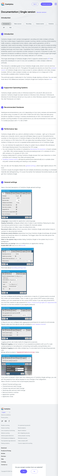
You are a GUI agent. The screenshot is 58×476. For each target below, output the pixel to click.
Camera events (40, 23)
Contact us (4, 464)
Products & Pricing (6, 450)
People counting (5, 425)
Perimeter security (22, 438)
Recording (28, 23)
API (4, 27)
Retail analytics (22, 428)
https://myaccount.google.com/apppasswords (42, 302)
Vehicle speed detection (7, 435)
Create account (46, 4)
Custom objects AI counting (25, 443)
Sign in (35, 4)
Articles (3, 453)
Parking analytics (5, 443)
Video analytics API (23, 440)
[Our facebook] (9, 421)
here (50, 79)
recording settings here (19, 268)
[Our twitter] (2, 421)
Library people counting (24, 435)
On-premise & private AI (24, 425)
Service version (41, 12)
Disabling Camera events (10, 159)
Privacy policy (4, 417)
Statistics (51, 23)
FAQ (10, 27)
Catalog (3, 461)
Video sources (17, 23)
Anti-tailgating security (24, 433)
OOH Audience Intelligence (8, 438)
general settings (31, 165)
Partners (3, 456)
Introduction (6, 23)
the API (23, 245)
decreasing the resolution (38, 149)
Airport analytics (22, 430)
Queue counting (5, 428)
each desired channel (38, 324)
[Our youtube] (6, 421)
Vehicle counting (5, 433)
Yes (24, 471)
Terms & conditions (6, 415)
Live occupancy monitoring (8, 430)
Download (4, 448)
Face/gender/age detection (8, 440)
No (34, 471)
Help (2, 459)
